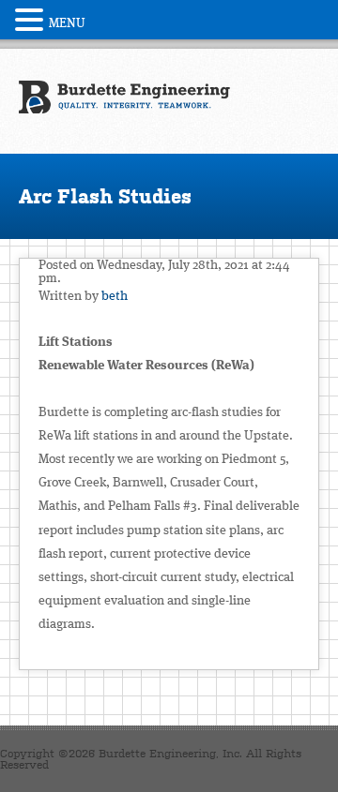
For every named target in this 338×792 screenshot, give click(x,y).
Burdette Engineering (124, 97)
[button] (32, 19)
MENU (67, 23)
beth (114, 296)
